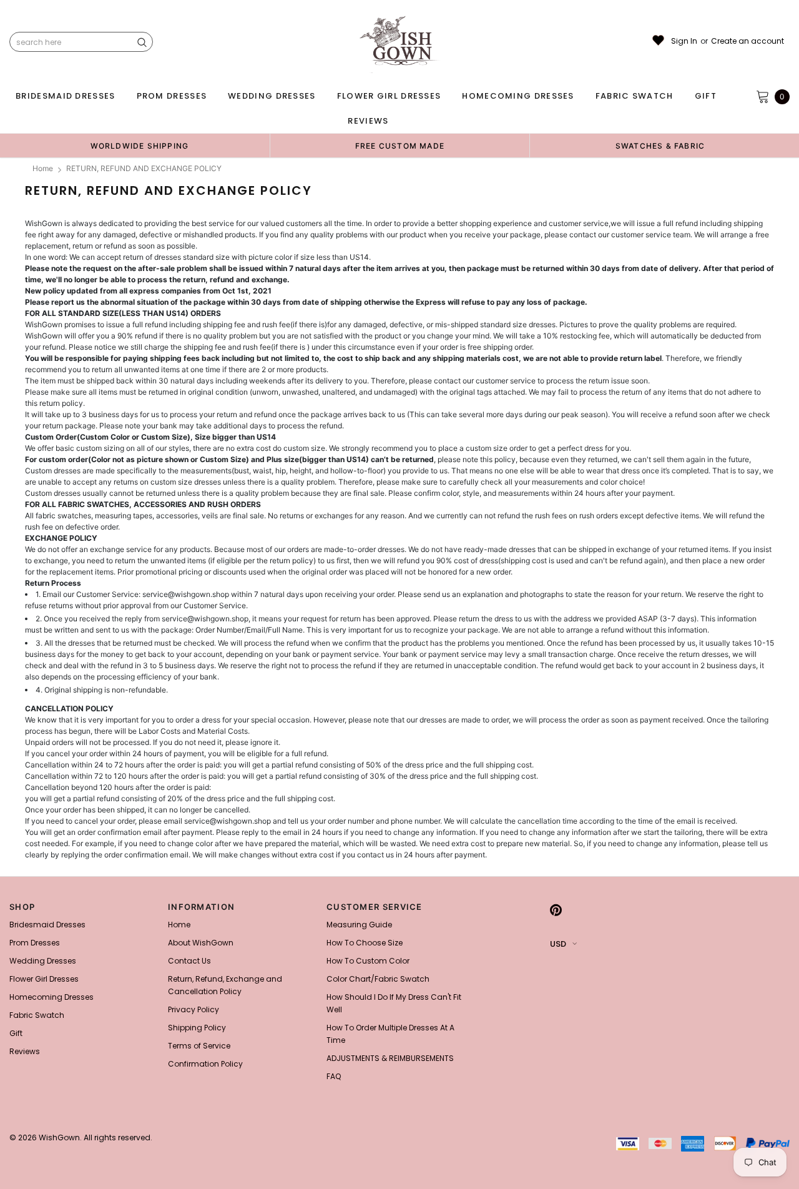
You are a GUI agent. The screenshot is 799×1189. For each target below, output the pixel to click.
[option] (139, 145)
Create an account (747, 41)
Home (42, 168)
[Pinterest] (556, 910)
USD (558, 944)
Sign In (684, 41)
